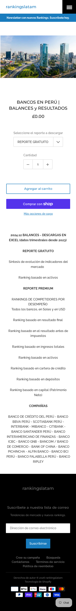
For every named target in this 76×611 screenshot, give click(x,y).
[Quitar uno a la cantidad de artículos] (28, 164)
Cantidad (30, 155)
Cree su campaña (28, 557)
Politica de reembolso (38, 566)
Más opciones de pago (38, 213)
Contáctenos (20, 562)
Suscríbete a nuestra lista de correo (38, 507)
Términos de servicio (50, 562)
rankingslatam (21, 6)
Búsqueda (53, 557)
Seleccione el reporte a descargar (38, 133)
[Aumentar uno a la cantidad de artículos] (47, 164)
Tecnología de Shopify (38, 581)
